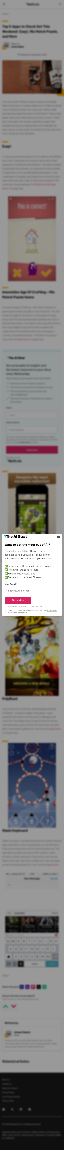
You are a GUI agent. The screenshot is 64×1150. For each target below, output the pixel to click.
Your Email (11, 584)
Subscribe (18, 600)
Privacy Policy (52, 611)
